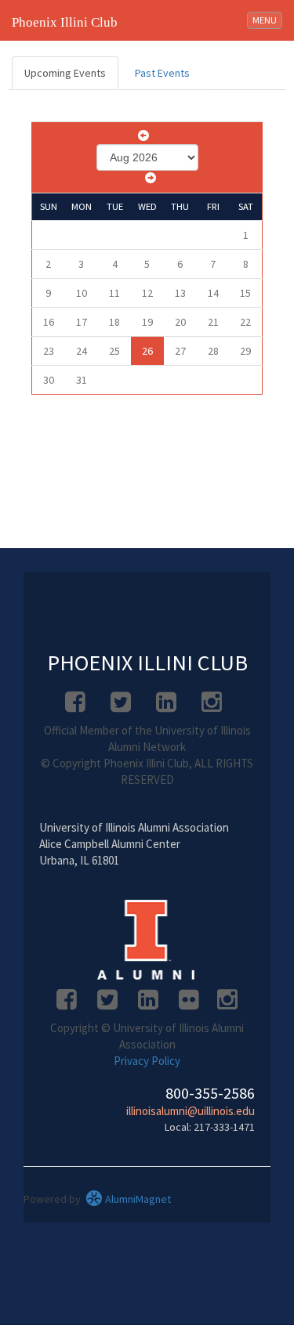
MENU (267, 19)
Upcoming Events (65, 73)
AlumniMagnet (137, 1199)
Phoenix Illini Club (65, 22)
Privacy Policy (147, 1060)
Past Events (162, 73)
